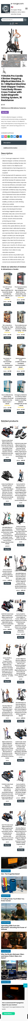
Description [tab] (7, 143)
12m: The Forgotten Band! (10, 874)
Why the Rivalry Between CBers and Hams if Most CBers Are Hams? (12, 956)
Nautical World (6, 895)
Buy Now (5, 112)
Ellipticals (10, 133)
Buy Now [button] (7, 304)
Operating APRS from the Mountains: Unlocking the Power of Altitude (13, 927)
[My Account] (10, 23)
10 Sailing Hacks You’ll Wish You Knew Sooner (12, 900)
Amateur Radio (6, 871)
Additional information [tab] (10, 148)
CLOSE (25, 985)
